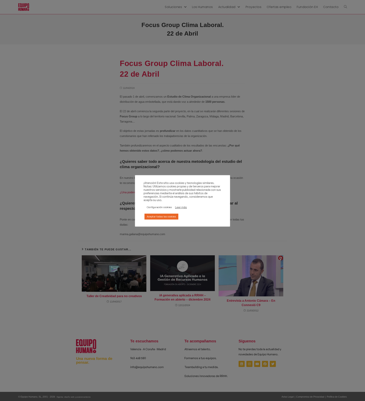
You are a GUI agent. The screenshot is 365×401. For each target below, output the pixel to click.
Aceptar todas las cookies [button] (161, 216)
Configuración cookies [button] (159, 207)
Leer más (181, 207)
